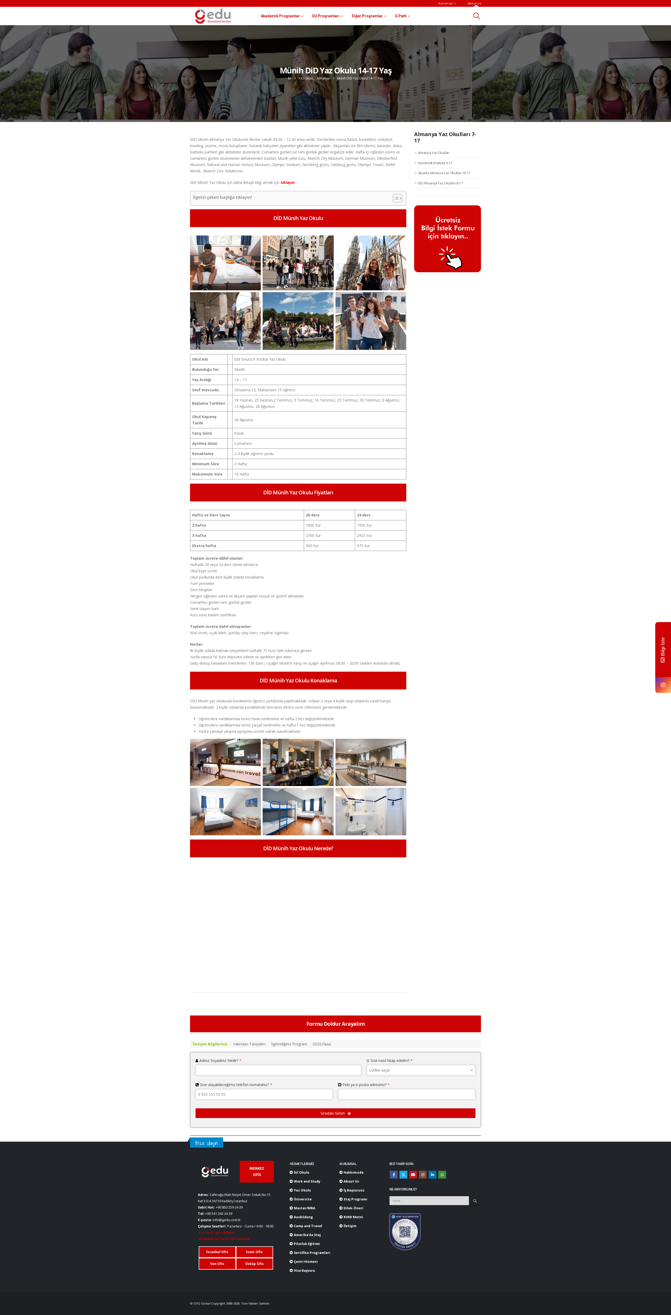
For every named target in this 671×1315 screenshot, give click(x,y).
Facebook (394, 1175)
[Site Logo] (213, 16)
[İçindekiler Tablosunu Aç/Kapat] (395, 198)
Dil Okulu (301, 1172)
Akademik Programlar (280, 16)
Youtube (413, 1175)
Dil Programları (325, 16)
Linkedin (432, 1175)
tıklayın (287, 182)
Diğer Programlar (367, 16)
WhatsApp (442, 1175)
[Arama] (475, 1200)
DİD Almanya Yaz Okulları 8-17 (440, 183)
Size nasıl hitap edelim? (392, 1060)
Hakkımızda (353, 1172)
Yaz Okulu (302, 1190)
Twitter (403, 1175)
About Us (474, 3)
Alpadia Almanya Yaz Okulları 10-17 (444, 172)
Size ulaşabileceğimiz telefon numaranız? (236, 1084)
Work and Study (306, 1181)
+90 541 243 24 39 (218, 1213)
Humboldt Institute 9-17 (435, 163)
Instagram (423, 1175)
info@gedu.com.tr (227, 1220)
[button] (477, 16)
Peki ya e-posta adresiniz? (366, 1084)
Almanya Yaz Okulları (434, 152)
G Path (401, 16)
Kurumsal (445, 3)
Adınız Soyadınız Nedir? (220, 1060)
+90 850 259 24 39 (229, 1207)
